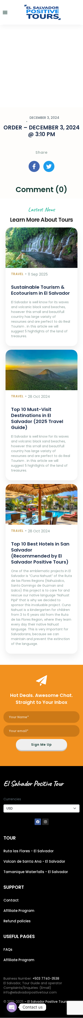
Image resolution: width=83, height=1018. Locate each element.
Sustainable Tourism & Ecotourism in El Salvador (40, 290)
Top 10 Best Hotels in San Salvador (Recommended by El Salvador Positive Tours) (40, 553)
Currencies (12, 799)
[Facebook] (38, 822)
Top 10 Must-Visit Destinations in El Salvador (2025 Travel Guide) (37, 418)
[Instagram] (45, 822)
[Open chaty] (12, 1007)
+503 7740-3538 (46, 978)
